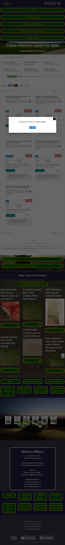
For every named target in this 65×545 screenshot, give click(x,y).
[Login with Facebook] (9, 86)
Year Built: (29, 69)
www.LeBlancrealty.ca (32, 529)
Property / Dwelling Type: (30, 62)
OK (32, 127)
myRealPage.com (35, 251)
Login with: (4, 85)
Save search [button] (11, 76)
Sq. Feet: (49, 69)
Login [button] (26, 85)
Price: (9, 62)
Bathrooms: (8, 69)
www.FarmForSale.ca (32, 482)
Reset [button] (50, 76)
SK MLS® (34, 522)
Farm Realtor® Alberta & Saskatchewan (17, 132)
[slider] (4, 64)
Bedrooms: (49, 62)
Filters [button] (57, 76)
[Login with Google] (13, 86)
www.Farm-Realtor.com (32, 484)
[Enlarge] (17, 351)
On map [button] (42, 76)
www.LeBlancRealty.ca (32, 486)
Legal (40, 522)
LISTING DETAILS (10, 170)
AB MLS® (26, 522)
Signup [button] (21, 85)
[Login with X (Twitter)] (16, 86)
